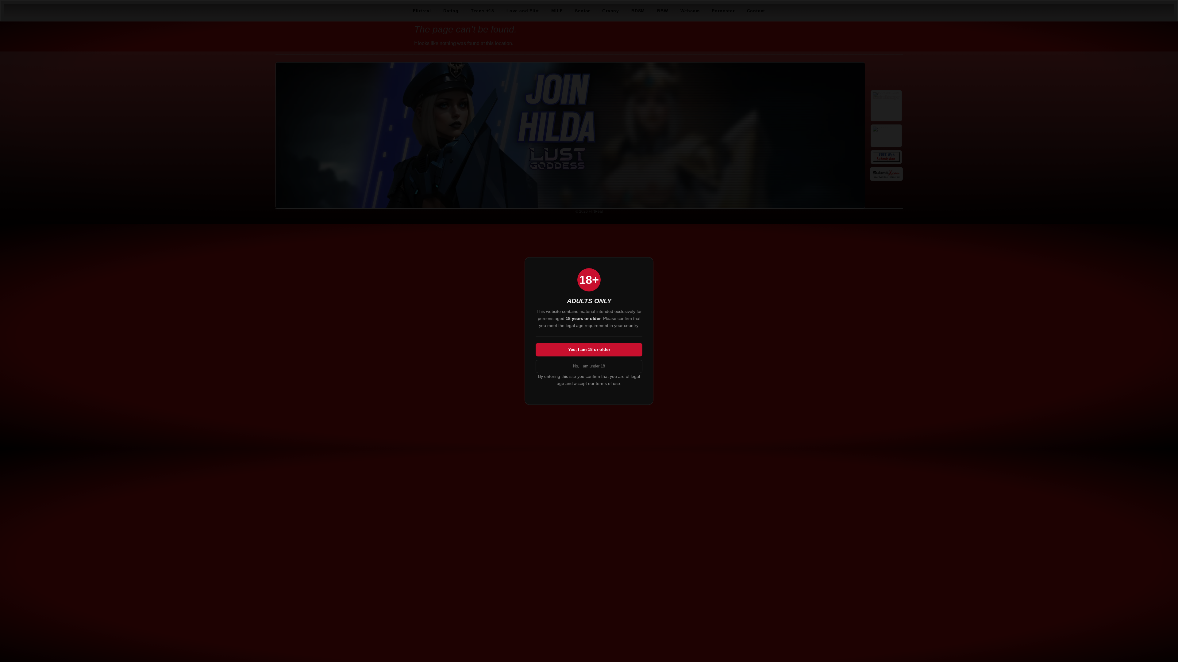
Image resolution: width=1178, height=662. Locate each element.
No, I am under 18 (589, 366)
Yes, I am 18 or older (589, 349)
